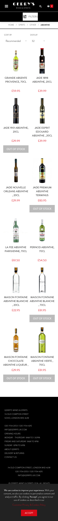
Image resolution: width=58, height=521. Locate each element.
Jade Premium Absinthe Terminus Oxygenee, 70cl (42, 193)
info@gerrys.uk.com (16, 429)
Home (11, 24)
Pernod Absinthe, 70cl (42, 249)
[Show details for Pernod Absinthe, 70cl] (42, 230)
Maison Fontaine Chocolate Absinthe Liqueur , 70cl (15, 363)
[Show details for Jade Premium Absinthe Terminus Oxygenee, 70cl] (42, 170)
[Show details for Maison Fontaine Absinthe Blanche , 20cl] (16, 280)
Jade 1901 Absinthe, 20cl (15, 130)
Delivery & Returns (14, 453)
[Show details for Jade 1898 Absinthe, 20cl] (42, 61)
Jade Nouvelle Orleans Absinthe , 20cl (16, 191)
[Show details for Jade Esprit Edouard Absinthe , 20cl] (42, 111)
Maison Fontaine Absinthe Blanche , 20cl (16, 301)
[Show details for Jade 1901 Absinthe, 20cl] (16, 111)
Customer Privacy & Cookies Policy (29, 504)
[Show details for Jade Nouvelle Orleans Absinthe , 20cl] (16, 170)
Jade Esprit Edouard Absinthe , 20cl (42, 132)
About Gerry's (12, 449)
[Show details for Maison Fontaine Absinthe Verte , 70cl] (42, 340)
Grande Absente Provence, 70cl (16, 80)
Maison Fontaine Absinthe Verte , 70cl (42, 361)
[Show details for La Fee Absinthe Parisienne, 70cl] (16, 230)
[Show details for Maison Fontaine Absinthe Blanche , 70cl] (42, 280)
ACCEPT (29, 513)
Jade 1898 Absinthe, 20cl (42, 80)
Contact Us (11, 457)
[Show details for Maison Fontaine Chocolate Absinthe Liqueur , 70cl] (16, 340)
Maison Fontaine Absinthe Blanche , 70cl (42, 301)
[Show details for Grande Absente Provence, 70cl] (16, 61)
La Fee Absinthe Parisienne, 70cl (16, 249)
